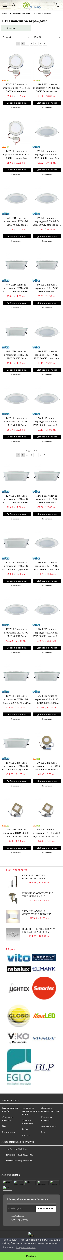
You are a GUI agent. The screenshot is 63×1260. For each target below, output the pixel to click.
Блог (43, 1132)
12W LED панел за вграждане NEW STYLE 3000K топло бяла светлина (16, 88)
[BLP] (44, 1067)
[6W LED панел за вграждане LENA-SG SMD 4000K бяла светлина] (46, 265)
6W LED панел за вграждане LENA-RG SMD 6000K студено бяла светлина (47, 222)
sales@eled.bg (20, 1149)
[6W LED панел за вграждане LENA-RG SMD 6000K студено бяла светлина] (46, 198)
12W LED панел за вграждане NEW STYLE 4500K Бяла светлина (47, 88)
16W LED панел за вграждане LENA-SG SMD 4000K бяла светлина (47, 700)
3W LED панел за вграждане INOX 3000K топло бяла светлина (46, 766)
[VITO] (19, 958)
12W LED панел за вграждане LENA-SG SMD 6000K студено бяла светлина (16, 566)
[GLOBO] (19, 1016)
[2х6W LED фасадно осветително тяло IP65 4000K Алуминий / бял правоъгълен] (13, 916)
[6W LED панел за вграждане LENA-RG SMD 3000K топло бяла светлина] (46, 131)
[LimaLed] (44, 1016)
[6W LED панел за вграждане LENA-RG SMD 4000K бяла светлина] (16, 198)
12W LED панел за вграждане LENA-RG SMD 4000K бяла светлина (16, 422)
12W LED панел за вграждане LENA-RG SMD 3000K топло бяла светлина (47, 355)
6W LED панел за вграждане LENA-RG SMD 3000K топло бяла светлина (47, 155)
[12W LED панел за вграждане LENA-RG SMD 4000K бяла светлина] (16, 398)
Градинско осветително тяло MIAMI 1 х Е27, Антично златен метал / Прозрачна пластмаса (37, 895)
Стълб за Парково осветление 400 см (34, 877)
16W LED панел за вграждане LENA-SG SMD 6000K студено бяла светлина (16, 766)
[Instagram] (12, 1166)
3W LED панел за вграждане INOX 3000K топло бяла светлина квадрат (16, 833)
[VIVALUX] (44, 1038)
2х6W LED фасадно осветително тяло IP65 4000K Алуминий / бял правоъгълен (36, 913)
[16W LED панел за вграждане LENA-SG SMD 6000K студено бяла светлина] (16, 743)
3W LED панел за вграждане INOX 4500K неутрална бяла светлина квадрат (47, 833)
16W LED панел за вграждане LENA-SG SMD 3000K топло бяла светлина (16, 700)
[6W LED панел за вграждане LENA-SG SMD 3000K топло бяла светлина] (16, 265)
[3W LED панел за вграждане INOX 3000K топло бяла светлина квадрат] (16, 809)
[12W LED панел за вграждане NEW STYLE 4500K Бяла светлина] (46, 64)
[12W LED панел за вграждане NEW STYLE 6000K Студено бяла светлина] (16, 131)
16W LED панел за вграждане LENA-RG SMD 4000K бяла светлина (16, 633)
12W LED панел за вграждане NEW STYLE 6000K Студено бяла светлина (16, 155)
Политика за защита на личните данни (31, 1111)
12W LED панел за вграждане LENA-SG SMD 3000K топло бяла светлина (16, 499)
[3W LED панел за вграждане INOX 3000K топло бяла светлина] (46, 743)
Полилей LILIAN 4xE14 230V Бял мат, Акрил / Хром (38, 930)
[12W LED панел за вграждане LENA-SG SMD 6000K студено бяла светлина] (16, 542)
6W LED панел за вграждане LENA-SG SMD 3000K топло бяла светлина (16, 288)
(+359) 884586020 (24, 1160)
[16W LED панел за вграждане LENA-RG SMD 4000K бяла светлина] (16, 609)
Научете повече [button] (25, 1247)
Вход (4, 1126)
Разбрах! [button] (31, 1256)
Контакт (26, 1135)
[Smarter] (44, 989)
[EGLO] (19, 1067)
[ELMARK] (44, 970)
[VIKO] (19, 1038)
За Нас (25, 1129)
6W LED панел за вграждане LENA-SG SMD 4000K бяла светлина (47, 288)
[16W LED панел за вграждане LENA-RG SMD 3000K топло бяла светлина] (46, 542)
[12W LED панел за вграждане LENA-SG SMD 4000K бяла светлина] (46, 476)
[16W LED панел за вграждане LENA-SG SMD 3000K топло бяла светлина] (16, 676)
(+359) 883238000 (24, 1155)
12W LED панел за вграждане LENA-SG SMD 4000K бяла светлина (47, 499)
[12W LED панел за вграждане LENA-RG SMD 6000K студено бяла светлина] (46, 398)
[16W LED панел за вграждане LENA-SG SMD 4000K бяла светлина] (46, 676)
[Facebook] (5, 1166)
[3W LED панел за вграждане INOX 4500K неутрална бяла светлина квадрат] (46, 809)
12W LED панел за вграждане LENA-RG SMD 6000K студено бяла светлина (47, 422)
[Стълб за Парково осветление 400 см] (13, 881)
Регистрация (8, 1132)
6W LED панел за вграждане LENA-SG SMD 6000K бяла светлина (16, 355)
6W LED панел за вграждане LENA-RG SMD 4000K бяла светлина (16, 222)
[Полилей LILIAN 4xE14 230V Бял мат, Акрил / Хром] (13, 934)
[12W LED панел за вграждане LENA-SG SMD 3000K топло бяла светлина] (16, 476)
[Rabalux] (19, 969)
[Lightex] (19, 988)
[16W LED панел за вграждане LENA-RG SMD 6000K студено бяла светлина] (46, 609)
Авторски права (49, 1126)
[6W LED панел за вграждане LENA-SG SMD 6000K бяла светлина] (16, 331)
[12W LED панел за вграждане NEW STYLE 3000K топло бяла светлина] (16, 64)
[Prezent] (44, 958)
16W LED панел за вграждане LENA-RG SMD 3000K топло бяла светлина (47, 566)
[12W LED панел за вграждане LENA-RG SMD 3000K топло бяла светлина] (46, 331)
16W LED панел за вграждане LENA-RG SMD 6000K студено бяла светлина (47, 633)
